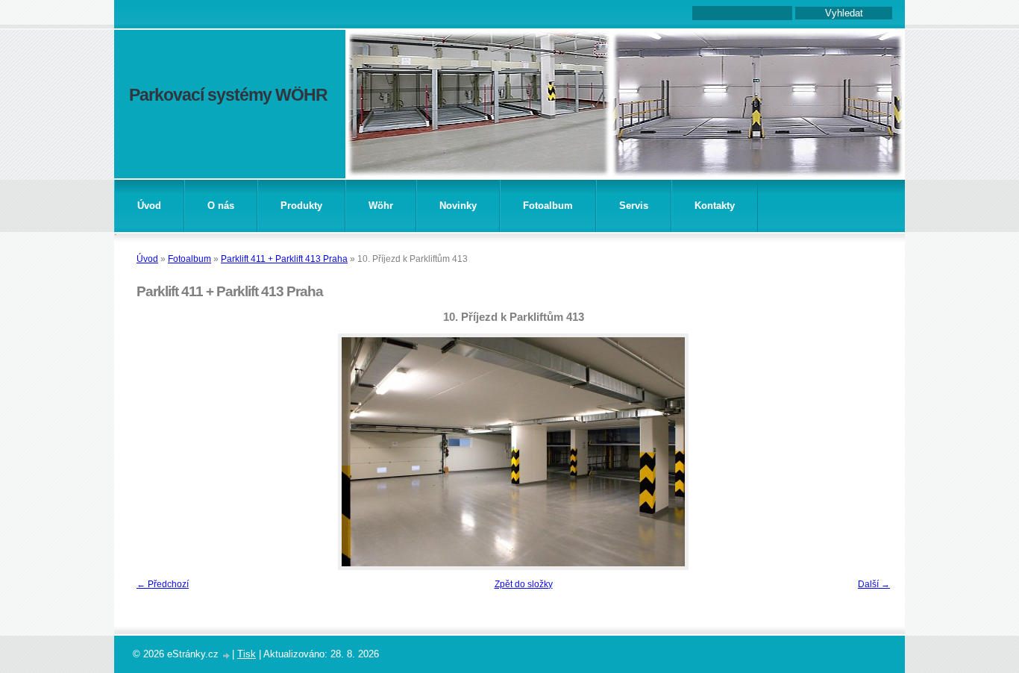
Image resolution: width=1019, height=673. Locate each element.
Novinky (458, 205)
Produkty (301, 205)
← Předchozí (163, 584)
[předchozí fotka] (153, 452)
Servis (633, 205)
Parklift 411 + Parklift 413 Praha (284, 259)
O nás (220, 205)
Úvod (149, 205)
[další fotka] (873, 452)
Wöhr (381, 205)
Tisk (246, 654)
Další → (874, 584)
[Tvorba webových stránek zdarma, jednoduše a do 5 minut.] (227, 655)
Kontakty (715, 205)
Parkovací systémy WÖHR (228, 94)
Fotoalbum (548, 205)
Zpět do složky (524, 584)
